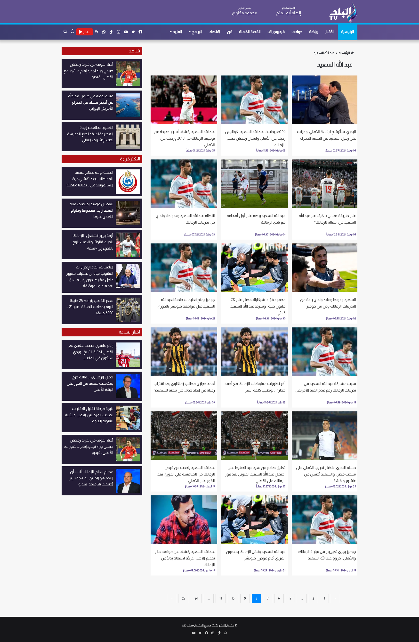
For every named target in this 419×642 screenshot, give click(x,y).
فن (229, 32)
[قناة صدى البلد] (343, 12)
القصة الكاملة (250, 32)
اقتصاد (214, 32)
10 (233, 598)
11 (220, 598)
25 (183, 598)
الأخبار (329, 32)
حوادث (296, 32)
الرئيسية (347, 32)
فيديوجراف (276, 32)
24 (196, 598)
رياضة (313, 32)
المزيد (177, 32)
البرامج (197, 32)
